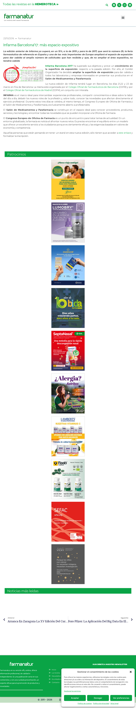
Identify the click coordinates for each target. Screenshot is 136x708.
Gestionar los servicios (72, 691)
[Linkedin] (130, 5)
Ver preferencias (121, 698)
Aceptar (75, 698)
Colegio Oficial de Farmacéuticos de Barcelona (93, 87)
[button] (130, 672)
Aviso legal (114, 703)
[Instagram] (124, 5)
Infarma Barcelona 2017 (59, 66)
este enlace (125, 133)
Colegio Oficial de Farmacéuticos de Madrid (29, 90)
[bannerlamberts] (68, 180)
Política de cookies (85, 703)
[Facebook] (114, 5)
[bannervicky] (68, 564)
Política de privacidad (101, 703)
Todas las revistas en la (30, 4)
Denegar (98, 698)
